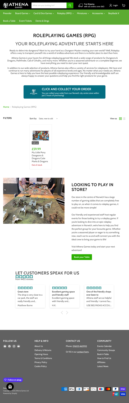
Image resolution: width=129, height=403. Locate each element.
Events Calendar (104, 346)
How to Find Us (104, 358)
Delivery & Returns (43, 350)
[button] (114, 5)
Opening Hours (41, 354)
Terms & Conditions (43, 358)
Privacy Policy (41, 362)
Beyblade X (113, 13)
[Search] (70, 5)
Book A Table (103, 354)
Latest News (102, 366)
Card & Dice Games (43, 13)
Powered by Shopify (10, 393)
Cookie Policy (41, 366)
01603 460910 (80, 346)
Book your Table (82, 257)
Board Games (22, 13)
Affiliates (101, 362)
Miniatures (82, 13)
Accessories (98, 13)
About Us (39, 346)
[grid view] (120, 118)
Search (5, 388)
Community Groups (106, 350)
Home (6, 107)
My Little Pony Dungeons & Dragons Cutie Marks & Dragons (40, 157)
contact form (83, 352)
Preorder (7, 13)
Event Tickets (25, 20)
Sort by (33, 118)
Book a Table (9, 20)
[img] (65, 276)
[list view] (124, 118)
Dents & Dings (42, 20)
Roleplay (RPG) (64, 13)
